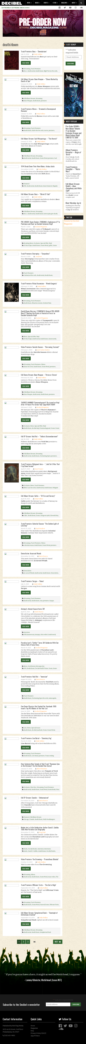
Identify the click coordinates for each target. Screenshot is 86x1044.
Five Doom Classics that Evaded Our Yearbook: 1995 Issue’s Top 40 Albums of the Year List (38, 707)
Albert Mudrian (42, 769)
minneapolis (52, 698)
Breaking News (28, 243)
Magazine (64, 3)
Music (37, 3)
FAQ (32, 1031)
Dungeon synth (45, 515)
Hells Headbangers (49, 819)
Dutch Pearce (43, 556)
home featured (47, 186)
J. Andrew (38, 256)
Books (26, 849)
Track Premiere (36, 69)
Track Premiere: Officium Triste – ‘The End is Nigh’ (38, 885)
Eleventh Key (54, 515)
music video (51, 877)
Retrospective (40, 666)
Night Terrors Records (50, 71)
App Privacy (35, 1036)
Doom (53, 428)
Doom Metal (43, 158)
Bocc (25, 71)
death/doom (39, 71)
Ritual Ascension (37, 303)
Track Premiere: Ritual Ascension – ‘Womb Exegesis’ (39, 283)
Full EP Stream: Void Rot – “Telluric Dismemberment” (39, 436)
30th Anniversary (29, 634)
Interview (27, 632)
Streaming (27, 69)
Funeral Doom (44, 904)
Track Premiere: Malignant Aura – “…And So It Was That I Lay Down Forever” (40, 465)
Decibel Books (32, 849)
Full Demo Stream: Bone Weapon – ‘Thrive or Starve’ (39, 375)
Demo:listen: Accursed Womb (31, 553)
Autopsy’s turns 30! (33, 609)
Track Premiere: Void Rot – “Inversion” (34, 676)
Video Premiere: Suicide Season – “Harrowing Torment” (40, 347)
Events (46, 3)
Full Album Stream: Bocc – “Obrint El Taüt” (35, 194)
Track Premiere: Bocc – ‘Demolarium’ (34, 51)
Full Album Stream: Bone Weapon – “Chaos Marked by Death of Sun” (39, 80)
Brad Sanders (40, 528)
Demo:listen (27, 571)
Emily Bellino (38, 54)
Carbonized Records (30, 275)
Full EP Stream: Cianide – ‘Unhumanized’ (35, 797)
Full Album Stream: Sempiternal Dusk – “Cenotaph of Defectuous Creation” (39, 913)
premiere (44, 101)
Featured (26, 184)
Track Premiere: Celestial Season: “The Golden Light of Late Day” (40, 524)
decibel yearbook (37, 730)
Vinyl (50, 243)
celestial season (29, 545)
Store (55, 3)
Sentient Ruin (47, 303)
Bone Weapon (28, 101)
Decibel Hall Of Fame (41, 668)
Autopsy (37, 634)
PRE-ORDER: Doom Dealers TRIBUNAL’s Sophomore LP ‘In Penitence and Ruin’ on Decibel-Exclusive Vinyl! (40, 223)
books (25, 851)
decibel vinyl (35, 428)
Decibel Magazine (41, 227)
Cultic (25, 515)
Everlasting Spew (45, 456)
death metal (31, 71)
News (29, 3)
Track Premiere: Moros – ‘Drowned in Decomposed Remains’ (38, 110)
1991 (25, 668)
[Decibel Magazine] (12, 3)
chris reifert (44, 634)
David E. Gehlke (33, 851)
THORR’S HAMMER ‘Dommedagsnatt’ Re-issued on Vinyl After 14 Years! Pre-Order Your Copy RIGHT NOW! (40, 403)
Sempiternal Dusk (45, 932)
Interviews (47, 849)
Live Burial (35, 756)
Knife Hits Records (38, 130)
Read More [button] (25, 63)
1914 (25, 186)
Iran (41, 600)
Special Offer (44, 243)
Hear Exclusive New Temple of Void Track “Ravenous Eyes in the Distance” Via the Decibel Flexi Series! (40, 765)
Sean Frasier (38, 469)
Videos (43, 364)
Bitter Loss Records (30, 488)
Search (82, 5)
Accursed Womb (29, 573)
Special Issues (35, 728)
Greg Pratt (42, 832)
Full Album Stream (29, 98)
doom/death (52, 789)
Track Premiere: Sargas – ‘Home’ (32, 581)
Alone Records (28, 366)
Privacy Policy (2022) (38, 1033)
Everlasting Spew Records (40, 698)
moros (46, 130)
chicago (26, 819)
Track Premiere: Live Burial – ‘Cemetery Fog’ (36, 738)
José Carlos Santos (43, 350)
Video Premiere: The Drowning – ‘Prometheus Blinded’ (39, 859)
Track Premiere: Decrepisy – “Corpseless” (35, 253)
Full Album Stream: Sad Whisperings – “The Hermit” (39, 138)
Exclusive (37, 243)
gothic (51, 245)
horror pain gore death (50, 214)
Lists (25, 728)
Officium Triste (54, 904)
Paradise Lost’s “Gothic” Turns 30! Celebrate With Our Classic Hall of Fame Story (40, 643)
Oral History (31, 666)
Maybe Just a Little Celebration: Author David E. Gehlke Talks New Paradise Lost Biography (40, 828)
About (74, 3)
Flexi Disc (33, 787)
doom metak (52, 339)
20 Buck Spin (28, 245)
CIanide (31, 819)
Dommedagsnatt (45, 428)
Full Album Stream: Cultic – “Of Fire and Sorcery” (38, 496)
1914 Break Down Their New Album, (37, 166)
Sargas (51, 600)
